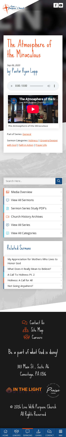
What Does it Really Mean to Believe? (29, 269)
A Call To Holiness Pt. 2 (21, 274)
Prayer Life (41, 145)
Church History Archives (27, 216)
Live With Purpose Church (13, 9)
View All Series (20, 225)
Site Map (36, 330)
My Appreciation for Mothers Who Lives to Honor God (33, 261)
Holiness (33, 140)
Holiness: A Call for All (20, 280)
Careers (35, 337)
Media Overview (21, 192)
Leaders (16, 435)
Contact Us (35, 322)
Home (5, 435)
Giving (38, 435)
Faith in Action (26, 145)
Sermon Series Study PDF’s (28, 208)
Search (58, 181)
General (27, 134)
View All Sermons (22, 200)
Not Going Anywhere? (20, 286)
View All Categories (23, 233)
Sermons (27, 435)
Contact (49, 435)
